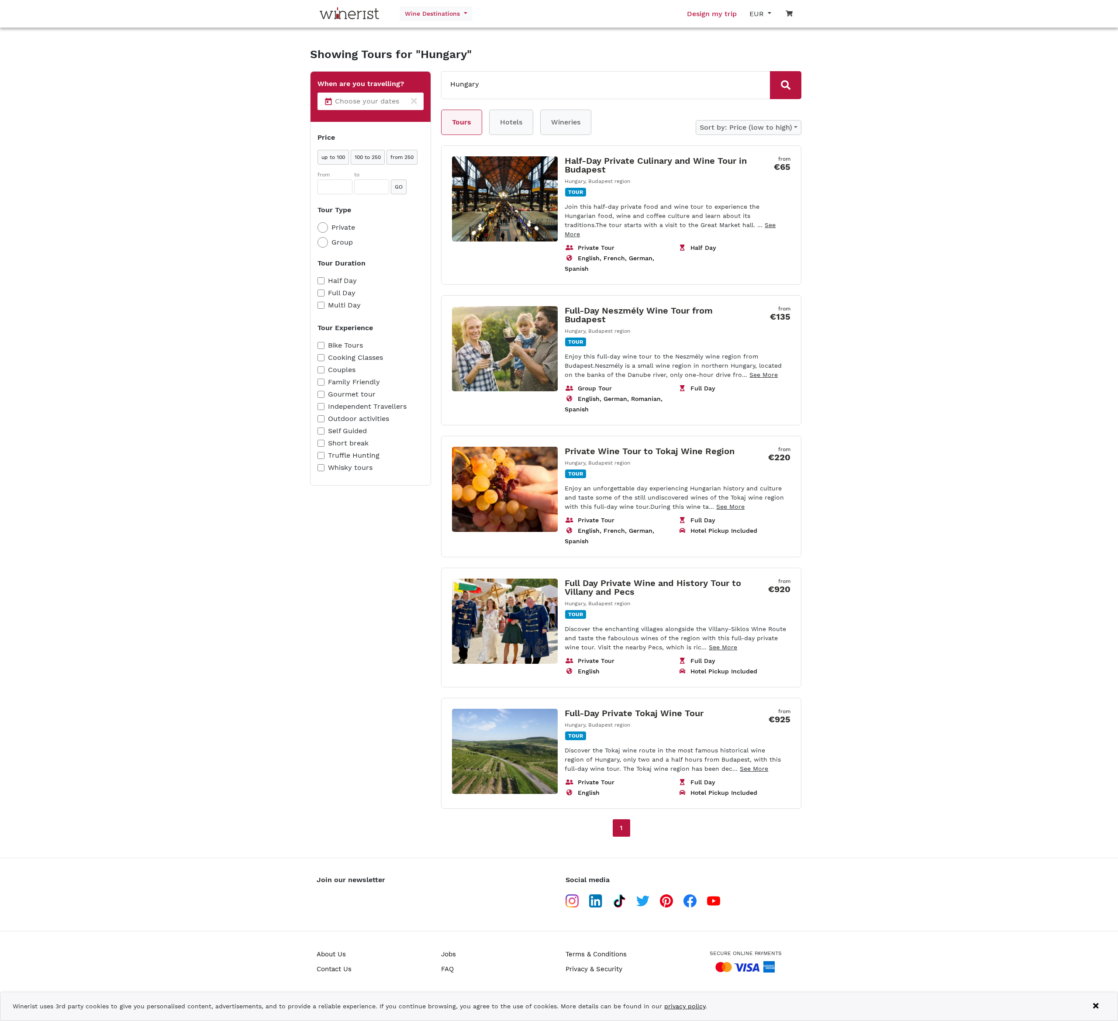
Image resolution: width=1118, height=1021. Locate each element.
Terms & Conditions (596, 954)
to (356, 175)
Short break (348, 443)
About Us (331, 954)
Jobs (448, 954)
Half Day (342, 280)
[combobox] (594, 84)
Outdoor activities (358, 418)
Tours (461, 122)
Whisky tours (350, 467)
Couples (341, 370)
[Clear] (414, 101)
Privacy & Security (594, 969)
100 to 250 (368, 157)
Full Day (341, 293)
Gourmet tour (352, 394)
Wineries (565, 122)
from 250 (402, 157)
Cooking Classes (355, 357)
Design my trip (712, 14)
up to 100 (333, 157)
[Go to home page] (351, 13)
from (323, 175)
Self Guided (347, 431)
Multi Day (344, 305)
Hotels (511, 122)
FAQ (447, 969)
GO (399, 187)
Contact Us (334, 969)
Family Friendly (354, 382)
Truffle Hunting (354, 455)
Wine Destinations (433, 13)
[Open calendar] (328, 101)
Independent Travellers (367, 406)
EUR (757, 14)
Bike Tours (345, 345)
